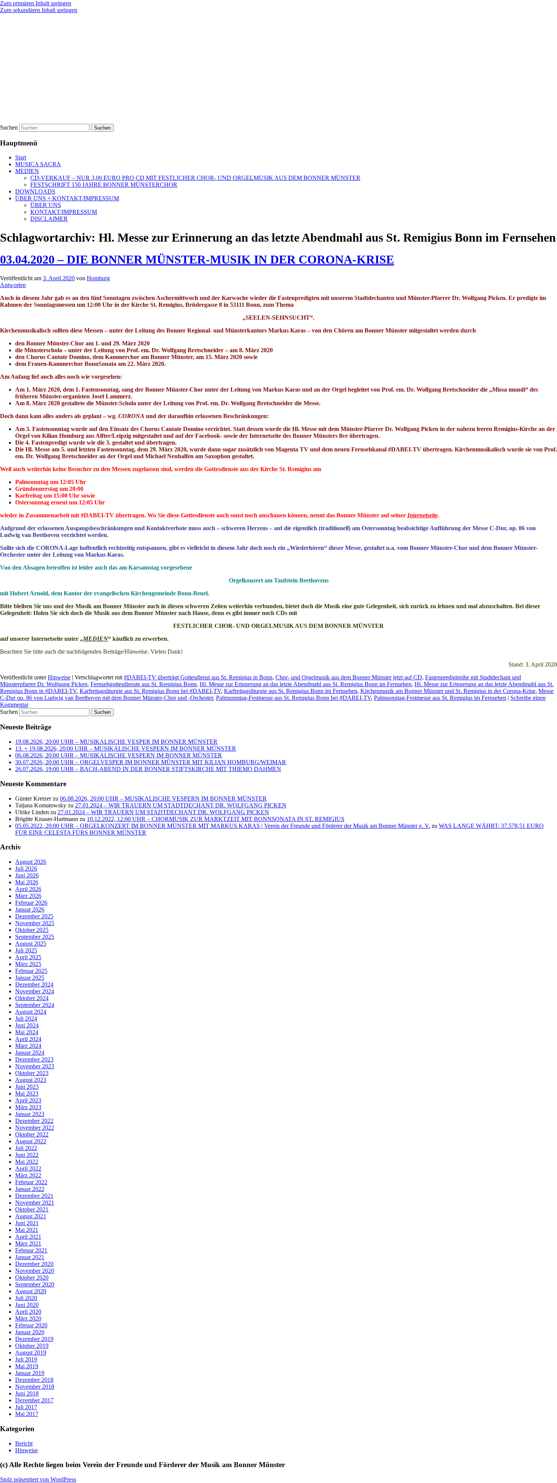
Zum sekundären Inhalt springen (38, 10)
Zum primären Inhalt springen (35, 3)
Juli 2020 (26, 1298)
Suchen (9, 127)
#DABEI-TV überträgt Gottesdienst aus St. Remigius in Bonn (198, 677)
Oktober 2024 (32, 998)
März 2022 (28, 1175)
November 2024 (34, 991)
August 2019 (30, 1352)
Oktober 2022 (32, 1134)
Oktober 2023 (32, 1073)
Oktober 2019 (32, 1346)
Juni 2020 (27, 1305)
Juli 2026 (26, 868)
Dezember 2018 (34, 1380)
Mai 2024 (26, 1032)
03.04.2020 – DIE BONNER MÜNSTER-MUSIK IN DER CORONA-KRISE (197, 259)
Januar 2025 (29, 977)
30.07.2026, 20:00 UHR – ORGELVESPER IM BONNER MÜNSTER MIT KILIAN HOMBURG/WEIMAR (150, 762)
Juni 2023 (27, 1086)
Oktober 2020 (32, 1277)
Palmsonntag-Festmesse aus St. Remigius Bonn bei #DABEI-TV (293, 698)
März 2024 (28, 1046)
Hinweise (59, 677)
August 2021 (30, 1216)
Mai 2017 (26, 1414)
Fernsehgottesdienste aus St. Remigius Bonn (144, 684)
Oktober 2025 (32, 930)
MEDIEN (27, 171)
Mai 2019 (26, 1366)
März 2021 (28, 1243)
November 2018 (34, 1386)
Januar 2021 (29, 1257)
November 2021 (34, 1202)
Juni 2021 (27, 1223)
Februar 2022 (31, 1182)
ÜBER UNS (45, 205)
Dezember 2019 (34, 1339)
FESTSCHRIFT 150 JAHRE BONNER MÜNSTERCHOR (103, 184)
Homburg (98, 278)
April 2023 (28, 1100)
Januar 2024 (29, 1052)
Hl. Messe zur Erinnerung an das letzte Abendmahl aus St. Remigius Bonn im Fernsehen (305, 684)
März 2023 (28, 1107)
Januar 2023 (29, 1114)
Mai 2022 (26, 1161)
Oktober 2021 (32, 1209)
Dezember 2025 (34, 916)
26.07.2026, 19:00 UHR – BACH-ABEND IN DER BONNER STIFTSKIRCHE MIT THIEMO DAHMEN (148, 769)
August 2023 (30, 1080)
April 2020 (28, 1311)
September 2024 (34, 1005)
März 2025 (28, 964)
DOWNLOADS (35, 191)
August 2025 (30, 943)
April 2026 (28, 889)
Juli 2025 (26, 950)
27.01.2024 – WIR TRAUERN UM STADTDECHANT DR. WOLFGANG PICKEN (180, 805)
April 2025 (28, 957)
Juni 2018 (27, 1393)
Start (20, 157)
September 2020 (34, 1284)
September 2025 (34, 937)
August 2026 (30, 862)
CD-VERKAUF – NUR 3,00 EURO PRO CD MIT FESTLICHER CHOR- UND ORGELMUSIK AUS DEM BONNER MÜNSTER (195, 178)
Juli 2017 (26, 1407)
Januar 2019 (29, 1373)
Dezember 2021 (34, 1196)
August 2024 (30, 1011)
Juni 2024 (27, 1025)
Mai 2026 (26, 882)
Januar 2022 (29, 1189)
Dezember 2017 (34, 1400)
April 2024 (28, 1039)
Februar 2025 (31, 971)
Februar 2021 (31, 1250)
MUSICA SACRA (38, 164)
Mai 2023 (26, 1093)
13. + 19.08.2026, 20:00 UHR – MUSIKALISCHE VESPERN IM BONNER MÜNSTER (125, 748)
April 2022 (28, 1168)
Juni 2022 (27, 1155)
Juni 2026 (27, 875)
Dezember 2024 (34, 984)
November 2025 (34, 923)
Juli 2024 (26, 1018)
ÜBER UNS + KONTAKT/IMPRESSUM (67, 198)
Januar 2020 (29, 1332)
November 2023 (34, 1066)
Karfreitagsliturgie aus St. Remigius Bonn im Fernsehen (290, 691)
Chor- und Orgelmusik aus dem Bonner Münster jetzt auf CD (348, 677)
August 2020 (30, 1291)
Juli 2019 (26, 1359)
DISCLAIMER (49, 218)
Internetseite (422, 515)
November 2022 (34, 1127)
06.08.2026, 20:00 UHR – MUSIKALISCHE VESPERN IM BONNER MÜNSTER (118, 755)
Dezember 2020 (34, 1264)
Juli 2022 (26, 1148)
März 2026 (28, 896)
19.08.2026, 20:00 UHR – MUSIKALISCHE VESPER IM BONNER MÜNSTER (116, 741)
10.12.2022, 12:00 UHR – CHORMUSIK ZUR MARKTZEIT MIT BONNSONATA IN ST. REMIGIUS (215, 819)
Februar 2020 (31, 1325)
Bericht (24, 1443)
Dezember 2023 (34, 1059)
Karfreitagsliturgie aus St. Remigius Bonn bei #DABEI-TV (150, 691)
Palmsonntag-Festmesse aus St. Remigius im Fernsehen (440, 698)
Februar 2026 (31, 902)
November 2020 (34, 1271)
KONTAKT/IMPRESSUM (63, 212)
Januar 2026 (29, 909)
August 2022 (30, 1141)
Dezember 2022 (34, 1121)
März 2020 (28, 1318)
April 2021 (28, 1236)
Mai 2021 (26, 1230)
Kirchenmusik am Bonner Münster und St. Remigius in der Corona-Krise (447, 691)
